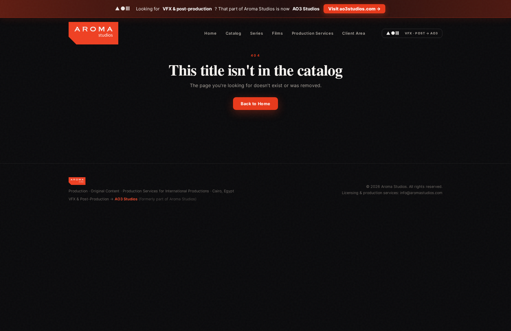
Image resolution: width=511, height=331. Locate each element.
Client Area (353, 33)
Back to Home (255, 103)
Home (210, 33)
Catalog (233, 33)
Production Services (313, 33)
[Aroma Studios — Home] (93, 33)
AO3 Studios (126, 199)
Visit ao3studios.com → (354, 9)
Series (256, 33)
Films (277, 33)
